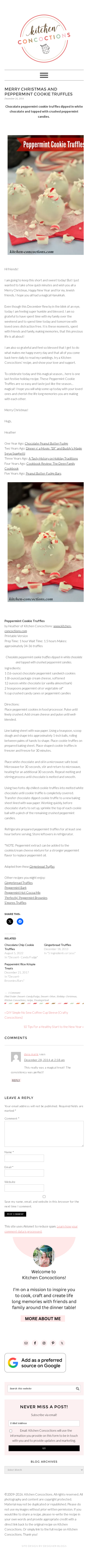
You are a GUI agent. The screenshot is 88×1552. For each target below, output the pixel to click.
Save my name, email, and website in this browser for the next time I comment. (42, 1204)
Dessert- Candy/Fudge (28, 996)
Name (9, 1152)
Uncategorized (41, 1000)
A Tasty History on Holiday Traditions (53, 458)
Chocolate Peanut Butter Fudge (46, 443)
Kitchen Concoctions (15, 1000)
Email (9, 1167)
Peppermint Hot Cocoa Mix (23, 892)
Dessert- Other (48, 996)
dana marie (31, 1054)
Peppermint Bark (16, 887)
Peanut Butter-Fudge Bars (43, 473)
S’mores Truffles (15, 902)
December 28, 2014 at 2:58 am (44, 1060)
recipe (30, 1000)
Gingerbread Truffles (42, 866)
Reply (16, 1080)
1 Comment (14, 993)
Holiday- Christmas (67, 996)
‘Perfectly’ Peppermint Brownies (26, 898)
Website (10, 1182)
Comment (12, 1118)
